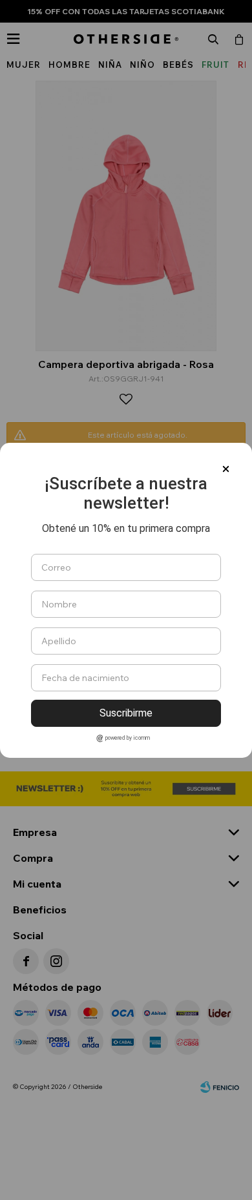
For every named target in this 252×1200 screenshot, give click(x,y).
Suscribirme (126, 713)
